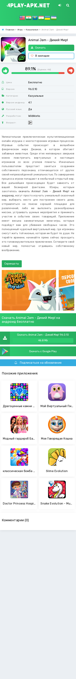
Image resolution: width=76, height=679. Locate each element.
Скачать (40, 47)
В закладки (42, 55)
